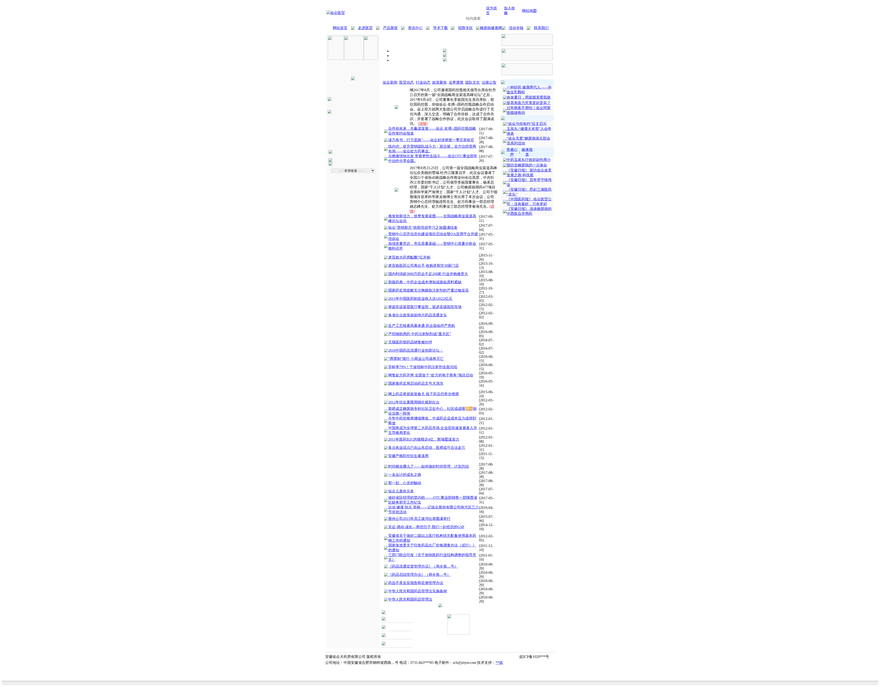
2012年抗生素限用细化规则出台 (414, 402)
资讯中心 (415, 28)
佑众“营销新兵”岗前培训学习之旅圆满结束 (422, 227)
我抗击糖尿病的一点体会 (527, 165)
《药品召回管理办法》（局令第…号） (419, 575)
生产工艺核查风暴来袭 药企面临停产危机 (421, 326)
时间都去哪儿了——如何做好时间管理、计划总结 (428, 466)
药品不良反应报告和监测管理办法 (415, 583)
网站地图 (529, 11)
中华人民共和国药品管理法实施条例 (417, 591)
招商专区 (465, 28)
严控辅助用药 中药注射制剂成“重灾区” (419, 334)
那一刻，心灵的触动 (404, 483)
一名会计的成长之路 (404, 475)
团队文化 (472, 82)
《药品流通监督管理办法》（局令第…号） (423, 566)
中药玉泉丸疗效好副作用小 (529, 160)
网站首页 (340, 28)
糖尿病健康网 (491, 28)
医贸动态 (406, 82)
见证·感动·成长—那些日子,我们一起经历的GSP (426, 527)
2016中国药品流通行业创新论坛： (415, 350)
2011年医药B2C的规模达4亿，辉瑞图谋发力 (423, 439)
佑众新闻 (390, 82)
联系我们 (541, 28)
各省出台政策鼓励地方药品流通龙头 (417, 315)
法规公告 (489, 82)
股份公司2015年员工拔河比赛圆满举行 (419, 519)
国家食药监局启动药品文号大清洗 (415, 383)
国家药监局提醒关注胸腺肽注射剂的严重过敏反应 (428, 290)
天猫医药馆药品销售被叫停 (410, 342)
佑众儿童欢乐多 (401, 491)
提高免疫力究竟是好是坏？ (529, 103)
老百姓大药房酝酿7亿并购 (409, 257)
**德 (499, 663)
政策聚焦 (439, 82)
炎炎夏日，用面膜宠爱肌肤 (529, 97)
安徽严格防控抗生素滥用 (408, 456)
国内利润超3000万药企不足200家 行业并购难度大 (428, 274)
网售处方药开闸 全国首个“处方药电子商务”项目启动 (430, 375)
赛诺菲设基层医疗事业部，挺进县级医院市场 (425, 307)
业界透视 (456, 82)
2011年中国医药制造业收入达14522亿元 (420, 299)
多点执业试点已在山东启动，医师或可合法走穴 (426, 448)
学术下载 (440, 28)
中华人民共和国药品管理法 (410, 599)
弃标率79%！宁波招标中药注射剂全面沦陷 (422, 367)
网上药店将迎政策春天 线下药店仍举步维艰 (423, 394)
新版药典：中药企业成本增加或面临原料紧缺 (425, 282)
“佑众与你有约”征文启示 (527, 124)
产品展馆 (390, 28)
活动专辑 (516, 28)
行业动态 (423, 82)
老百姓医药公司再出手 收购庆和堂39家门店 (423, 266)
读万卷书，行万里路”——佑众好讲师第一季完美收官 (431, 140)
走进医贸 (365, 28)
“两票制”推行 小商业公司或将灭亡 (416, 359)
